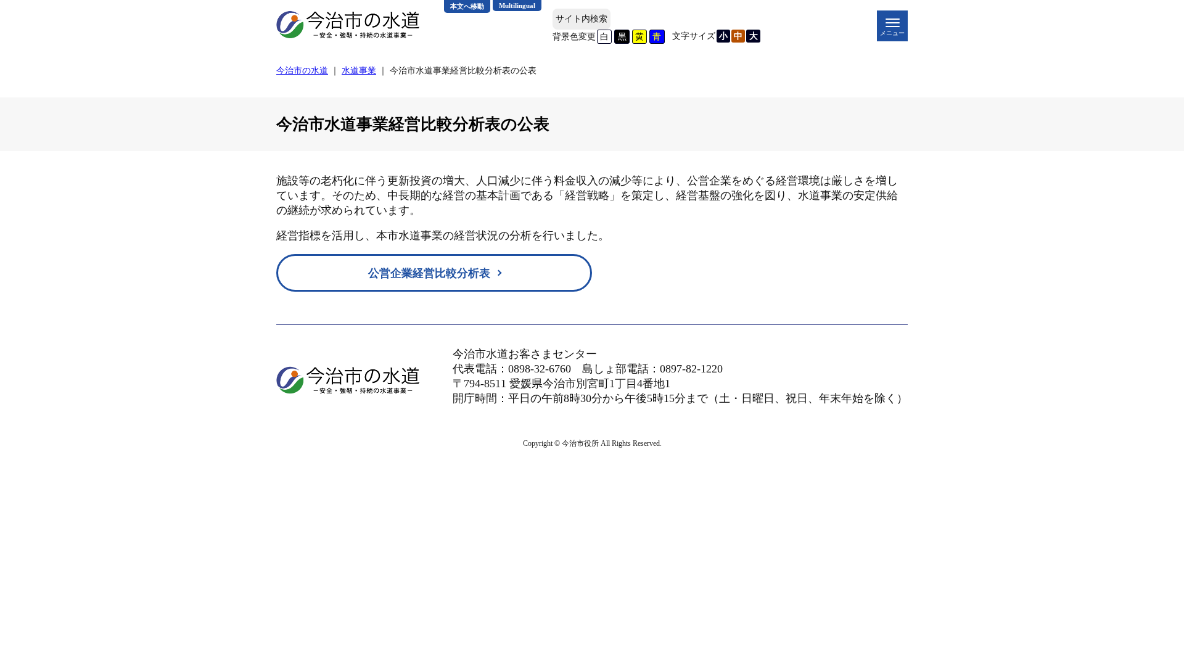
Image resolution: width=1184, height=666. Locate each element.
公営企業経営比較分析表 (429, 273)
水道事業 (359, 70)
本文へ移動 (467, 6)
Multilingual (517, 5)
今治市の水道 (302, 70)
